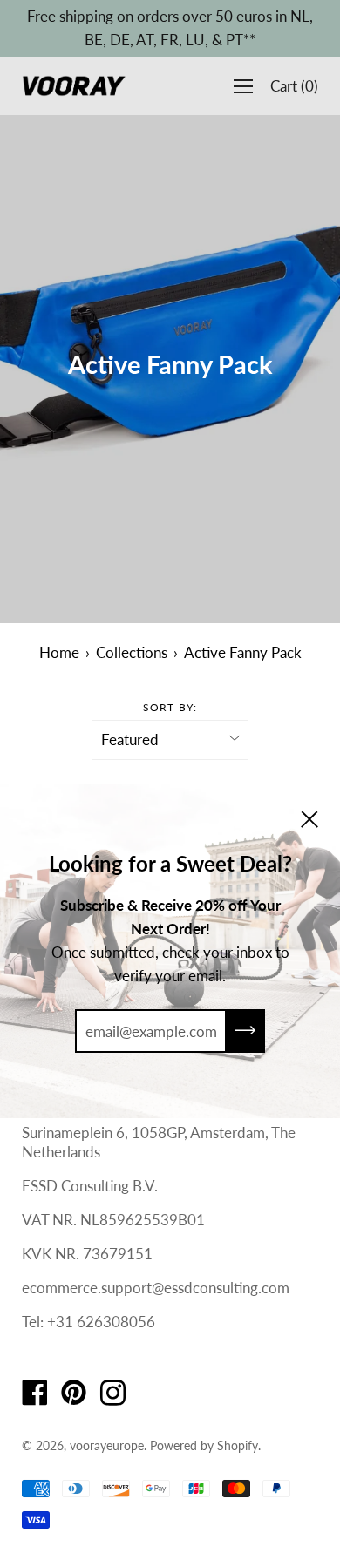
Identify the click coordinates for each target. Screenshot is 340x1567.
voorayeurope (107, 1445)
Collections (131, 652)
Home (59, 652)
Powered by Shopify (204, 1445)
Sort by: (170, 707)
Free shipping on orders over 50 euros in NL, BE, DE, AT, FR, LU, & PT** (170, 28)
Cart (294, 86)
